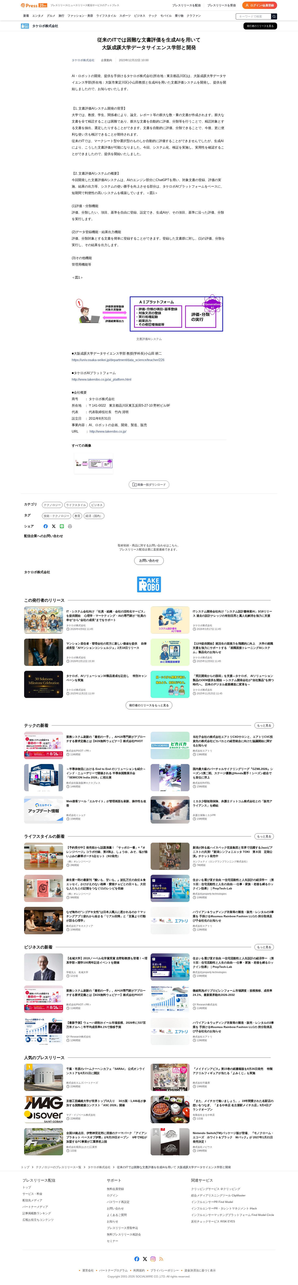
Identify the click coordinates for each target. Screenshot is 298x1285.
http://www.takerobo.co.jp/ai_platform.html (101, 379)
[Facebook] (46, 526)
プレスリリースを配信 (186, 5)
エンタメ (38, 15)
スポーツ (125, 15)
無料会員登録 (115, 1189)
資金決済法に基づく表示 (200, 1270)
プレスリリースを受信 (221, 5)
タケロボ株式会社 (83, 60)
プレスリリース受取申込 (122, 1228)
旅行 (61, 15)
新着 (26, 15)
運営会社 (88, 1270)
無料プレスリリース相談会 (124, 1234)
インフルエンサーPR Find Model (212, 1202)
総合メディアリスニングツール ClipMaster (218, 1195)
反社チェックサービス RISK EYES (213, 1221)
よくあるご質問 (117, 1215)
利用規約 (139, 1270)
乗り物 (179, 15)
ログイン (112, 1195)
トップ (25, 1167)
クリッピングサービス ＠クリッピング (215, 1189)
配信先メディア (32, 1200)
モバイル (166, 15)
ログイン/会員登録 (262, 5)
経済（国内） (94, 516)
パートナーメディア (35, 1206)
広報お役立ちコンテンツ (38, 1219)
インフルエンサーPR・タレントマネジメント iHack (224, 1208)
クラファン (194, 15)
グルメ (51, 15)
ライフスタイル (106, 15)
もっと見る (264, 725)
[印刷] (70, 526)
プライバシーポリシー (164, 1270)
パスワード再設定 (118, 1202)
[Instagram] (153, 1259)
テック (153, 15)
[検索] (274, 16)
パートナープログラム (113, 1270)
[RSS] (161, 1259)
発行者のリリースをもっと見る (149, 705)
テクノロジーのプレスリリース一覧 (58, 1167)
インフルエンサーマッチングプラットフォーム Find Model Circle (232, 1215)
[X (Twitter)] (54, 526)
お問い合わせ (149, 560)
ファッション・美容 (80, 15)
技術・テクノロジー (56, 516)
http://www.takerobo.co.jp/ (108, 431)
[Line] (62, 526)
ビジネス (139, 15)
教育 (77, 516)
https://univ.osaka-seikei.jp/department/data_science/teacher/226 (118, 360)
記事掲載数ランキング (37, 1213)
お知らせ (112, 1221)
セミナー (112, 1241)
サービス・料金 (32, 1193)
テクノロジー (52, 505)
